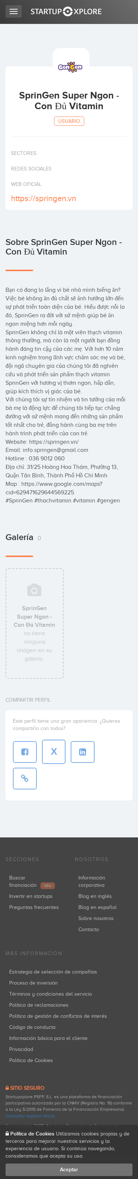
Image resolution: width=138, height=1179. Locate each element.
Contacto (88, 929)
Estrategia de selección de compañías (53, 972)
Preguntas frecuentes (34, 907)
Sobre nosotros (96, 918)
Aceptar (69, 1169)
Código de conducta (32, 1027)
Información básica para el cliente (48, 1038)
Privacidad (21, 1049)
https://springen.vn (43, 198)
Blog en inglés (95, 896)
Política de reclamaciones (38, 1005)
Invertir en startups (31, 896)
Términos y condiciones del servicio (50, 994)
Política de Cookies (31, 1060)
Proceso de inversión (33, 983)
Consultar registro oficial (30, 1116)
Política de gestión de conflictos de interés (58, 1016)
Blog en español (97, 907)
